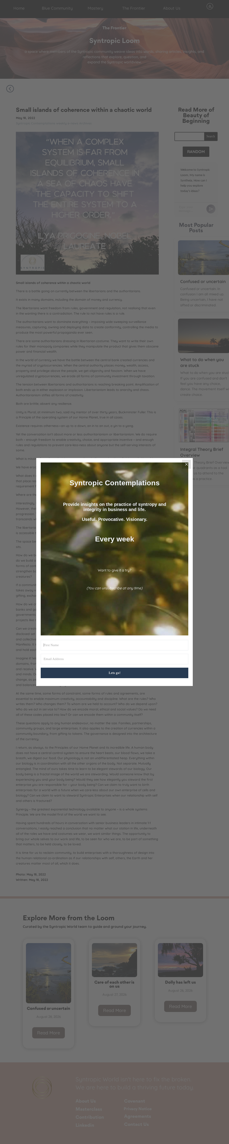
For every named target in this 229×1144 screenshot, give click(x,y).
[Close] (186, 464)
